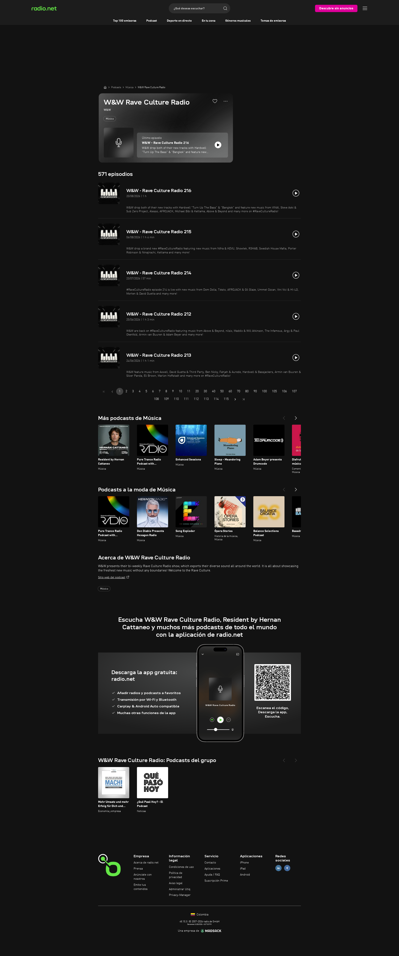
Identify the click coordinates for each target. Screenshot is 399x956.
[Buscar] (225, 8)
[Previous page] (112, 391)
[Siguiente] (296, 416)
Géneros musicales (238, 20)
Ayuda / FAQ (212, 874)
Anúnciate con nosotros (143, 876)
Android (245, 874)
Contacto (210, 862)
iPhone (244, 862)
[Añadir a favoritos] (215, 101)
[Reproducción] (218, 145)
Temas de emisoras (273, 20)
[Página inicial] (105, 87)
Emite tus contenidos (141, 887)
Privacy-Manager (180, 895)
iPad (243, 868)
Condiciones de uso (181, 867)
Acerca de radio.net (146, 862)
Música (110, 119)
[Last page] (243, 399)
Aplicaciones (212, 868)
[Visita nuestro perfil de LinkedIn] (278, 868)
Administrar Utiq (179, 889)
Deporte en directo (179, 20)
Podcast (151, 20)
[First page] (104, 391)
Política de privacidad (175, 875)
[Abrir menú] (364, 8)
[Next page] (235, 399)
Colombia (202, 914)
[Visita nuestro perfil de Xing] (287, 868)
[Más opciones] (225, 101)
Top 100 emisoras (124, 20)
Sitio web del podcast (111, 577)
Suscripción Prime (216, 880)
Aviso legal (175, 883)
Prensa (138, 868)
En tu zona (208, 20)
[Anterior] (284, 416)
